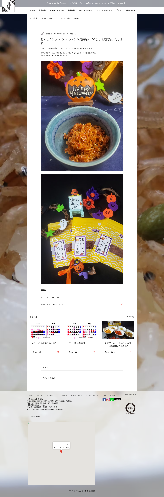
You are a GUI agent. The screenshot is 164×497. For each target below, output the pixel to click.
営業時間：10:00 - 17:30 (36, 405)
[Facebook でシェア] (42, 297)
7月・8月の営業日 (77, 343)
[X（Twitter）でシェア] (47, 297)
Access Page (35, 416)
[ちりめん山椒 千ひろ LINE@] (112, 399)
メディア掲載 (65, 18)
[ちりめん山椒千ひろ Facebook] (104, 399)
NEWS (76, 18)
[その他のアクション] (122, 33)
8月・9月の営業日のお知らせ (45, 343)
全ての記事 (33, 18)
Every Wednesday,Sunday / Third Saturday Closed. (45, 409)
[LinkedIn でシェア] (53, 297)
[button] (132, 18)
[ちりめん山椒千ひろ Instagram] (108, 399)
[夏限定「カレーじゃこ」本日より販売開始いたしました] (118, 330)
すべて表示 (130, 317)
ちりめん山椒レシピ (49, 18)
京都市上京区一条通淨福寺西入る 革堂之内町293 (54, 401)
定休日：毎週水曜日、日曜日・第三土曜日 (42, 407)
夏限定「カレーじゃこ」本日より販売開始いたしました (118, 344)
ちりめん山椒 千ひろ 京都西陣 (84, 491)
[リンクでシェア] (58, 297)
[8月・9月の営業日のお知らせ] (46, 330)
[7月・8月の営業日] (82, 330)
